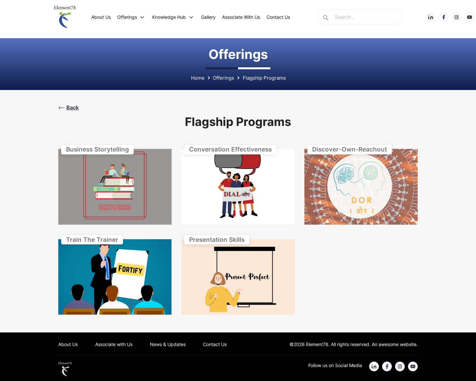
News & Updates (168, 344)
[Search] (325, 18)
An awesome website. (394, 344)
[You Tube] (469, 17)
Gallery (208, 17)
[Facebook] (443, 17)
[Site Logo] (64, 17)
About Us (101, 17)
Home (198, 78)
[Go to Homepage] (65, 369)
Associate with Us (113, 344)
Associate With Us (241, 17)
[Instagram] (456, 17)
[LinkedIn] (431, 17)
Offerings (127, 17)
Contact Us (278, 17)
